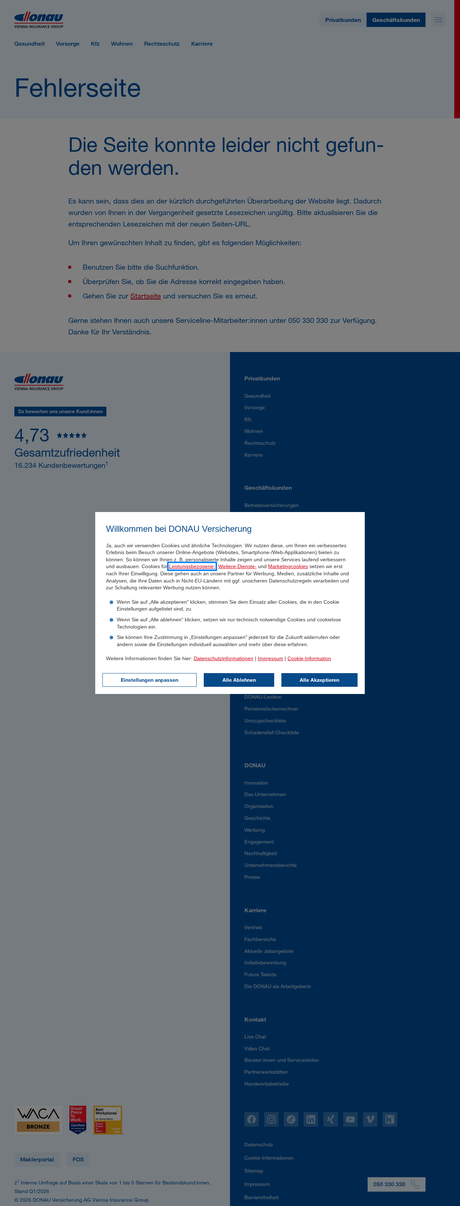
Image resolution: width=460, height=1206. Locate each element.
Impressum (270, 658)
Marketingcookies (288, 566)
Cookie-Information (309, 658)
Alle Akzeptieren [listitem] (319, 680)
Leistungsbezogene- (192, 566)
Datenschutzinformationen (223, 658)
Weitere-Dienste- (237, 566)
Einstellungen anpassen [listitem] (149, 680)
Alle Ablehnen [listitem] (239, 680)
